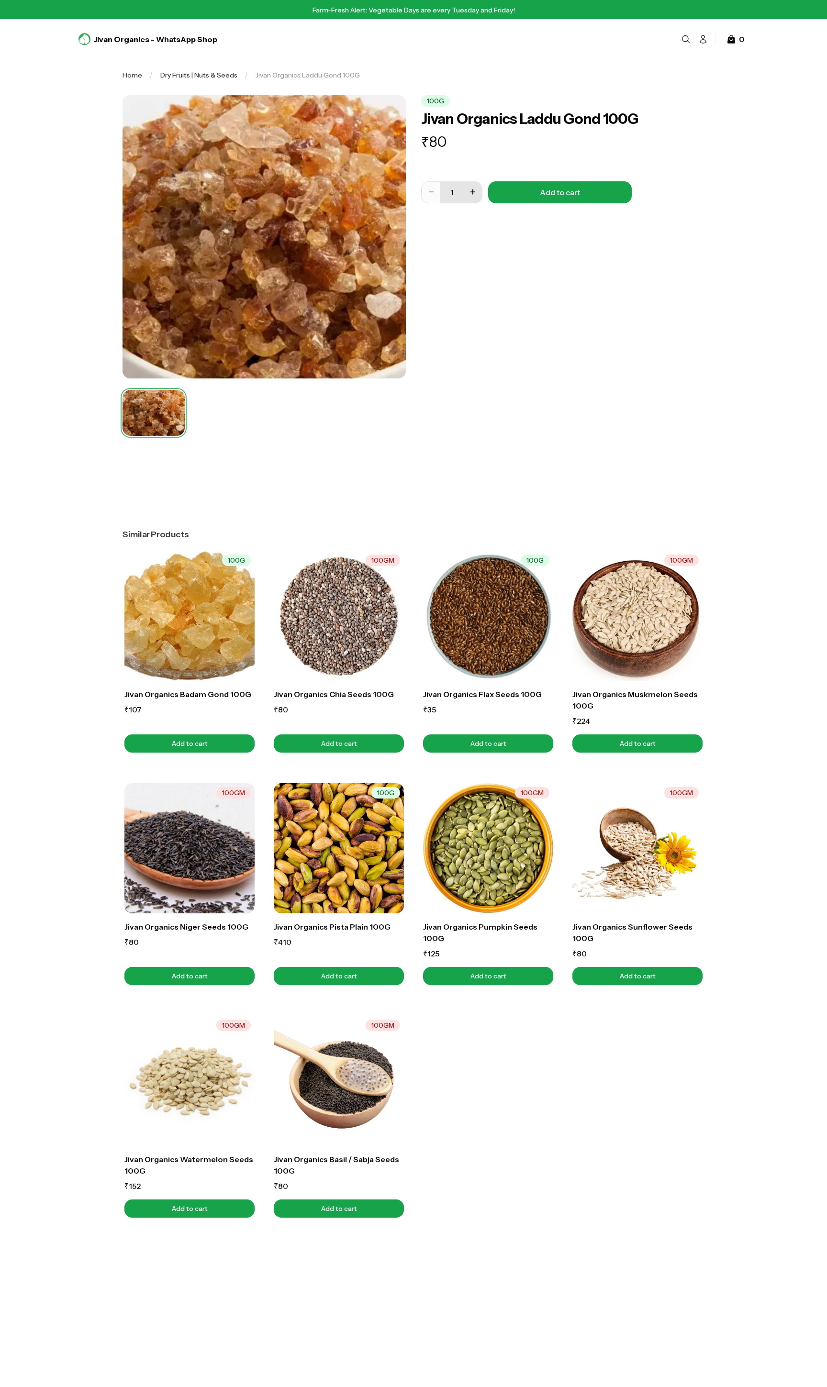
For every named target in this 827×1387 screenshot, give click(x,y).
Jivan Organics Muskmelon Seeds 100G (635, 699)
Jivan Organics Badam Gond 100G (187, 694)
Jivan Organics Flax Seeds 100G (482, 694)
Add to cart (213, 743)
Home (132, 75)
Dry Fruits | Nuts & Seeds (198, 75)
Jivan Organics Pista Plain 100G (332, 927)
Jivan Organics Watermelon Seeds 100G (188, 1165)
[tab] (154, 413)
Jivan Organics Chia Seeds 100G (334, 694)
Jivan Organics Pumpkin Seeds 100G (480, 932)
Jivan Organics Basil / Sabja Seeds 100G (336, 1165)
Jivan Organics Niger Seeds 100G (186, 927)
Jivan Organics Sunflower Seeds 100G (632, 932)
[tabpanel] (264, 236)
